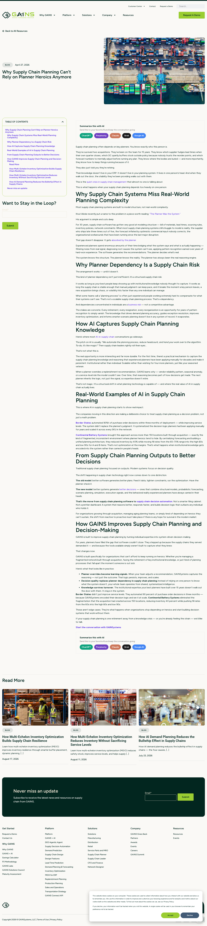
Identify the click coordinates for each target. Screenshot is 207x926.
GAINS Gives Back (139, 834)
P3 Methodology (9, 862)
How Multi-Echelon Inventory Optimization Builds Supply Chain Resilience (35, 170)
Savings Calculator (10, 857)
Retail (90, 846)
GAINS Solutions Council (13, 870)
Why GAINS (45, 15)
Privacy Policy (56, 919)
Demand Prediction (53, 850)
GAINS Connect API (54, 895)
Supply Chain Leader (97, 858)
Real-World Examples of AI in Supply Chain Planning (30, 150)
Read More (14, 164)
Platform (67, 15)
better (127, 489)
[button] (63, 122)
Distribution (93, 842)
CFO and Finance (95, 863)
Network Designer (96, 867)
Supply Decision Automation (57, 846)
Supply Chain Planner (97, 854)
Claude (115, 135)
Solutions (87, 15)
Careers (134, 850)
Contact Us (7, 838)
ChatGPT (86, 135)
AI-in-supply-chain (105, 336)
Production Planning (54, 883)
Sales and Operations (54, 887)
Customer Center (135, 6)
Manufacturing (94, 838)
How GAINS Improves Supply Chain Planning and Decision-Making (34, 160)
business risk (134, 304)
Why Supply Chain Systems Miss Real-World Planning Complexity (31, 136)
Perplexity (101, 135)
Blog (7, 65)
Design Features (52, 858)
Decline (190, 915)
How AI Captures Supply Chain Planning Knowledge (31, 146)
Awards (134, 842)
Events (134, 846)
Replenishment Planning (55, 879)
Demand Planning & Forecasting (59, 867)
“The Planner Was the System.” (165, 214)
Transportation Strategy (55, 891)
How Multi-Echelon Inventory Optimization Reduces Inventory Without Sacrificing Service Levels (33, 176)
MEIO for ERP (51, 875)
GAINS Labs (7, 866)
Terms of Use (43, 919)
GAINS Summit (137, 854)
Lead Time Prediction (54, 863)
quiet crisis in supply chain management (107, 182)
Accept (170, 915)
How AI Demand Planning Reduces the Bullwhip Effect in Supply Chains (35, 183)
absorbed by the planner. (124, 240)
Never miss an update (17, 188)
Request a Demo (166, 6)
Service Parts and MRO (98, 850)
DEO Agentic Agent (54, 842)
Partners (134, 838)
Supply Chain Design (54, 854)
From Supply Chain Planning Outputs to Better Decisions (33, 155)
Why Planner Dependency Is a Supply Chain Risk (29, 142)
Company (107, 15)
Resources (128, 15)
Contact (152, 6)
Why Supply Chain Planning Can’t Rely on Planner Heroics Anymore (31, 131)
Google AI (139, 135)
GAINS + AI (7, 853)
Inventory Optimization (55, 871)
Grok (126, 135)
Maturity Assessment (11, 874)
